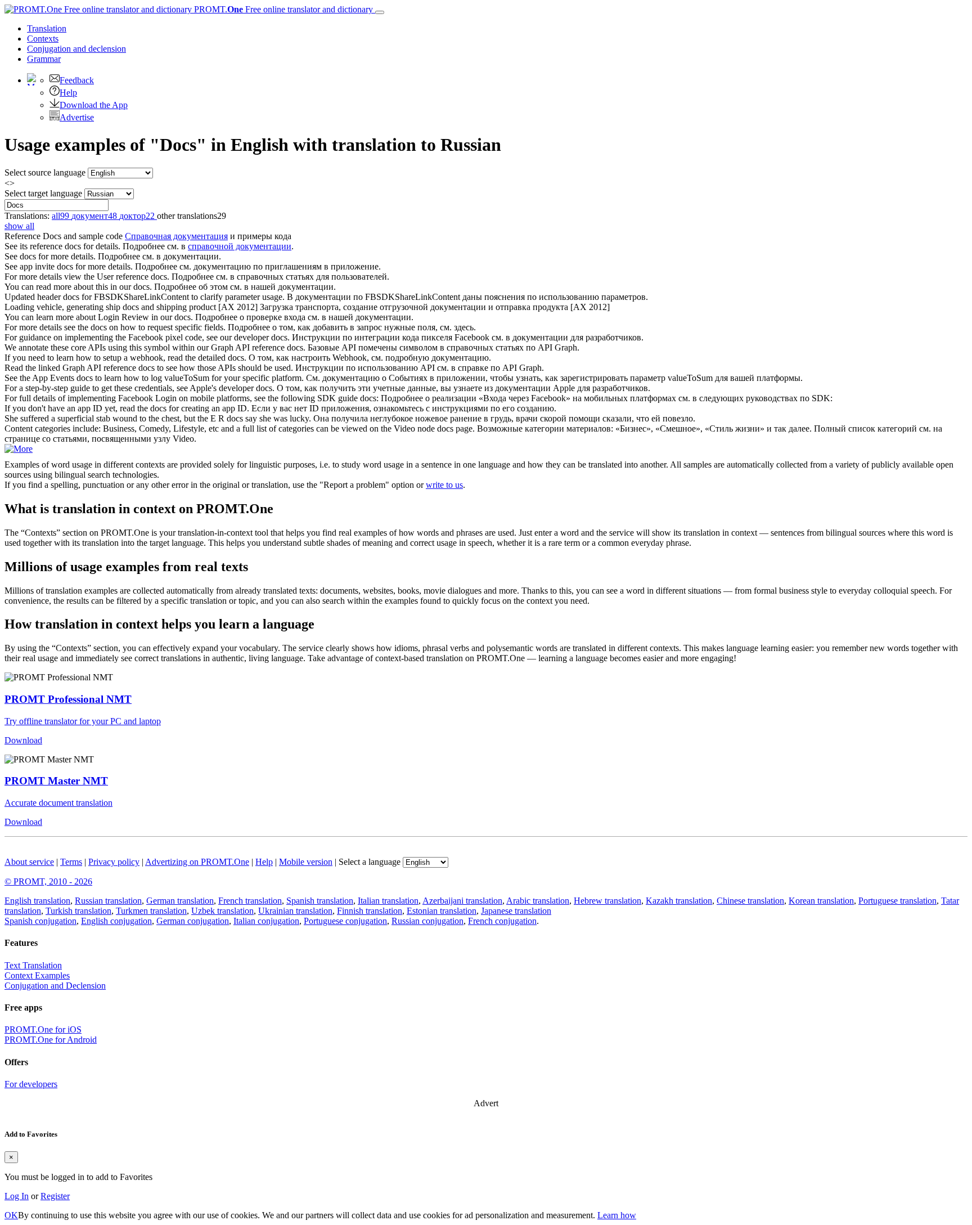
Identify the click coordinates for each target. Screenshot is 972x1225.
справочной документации (239, 246)
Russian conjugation (428, 921)
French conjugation (502, 921)
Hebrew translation (607, 900)
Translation (46, 28)
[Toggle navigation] (379, 12)
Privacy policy (114, 862)
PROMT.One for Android (50, 1039)
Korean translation (821, 900)
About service (29, 862)
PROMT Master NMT (56, 781)
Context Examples (37, 975)
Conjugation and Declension (55, 985)
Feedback (77, 80)
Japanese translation (516, 911)
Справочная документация (176, 236)
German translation (180, 900)
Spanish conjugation (40, 921)
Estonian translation (441, 911)
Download (23, 740)
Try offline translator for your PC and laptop (82, 721)
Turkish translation (78, 911)
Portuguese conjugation (345, 921)
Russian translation (108, 900)
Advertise (77, 117)
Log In (16, 1196)
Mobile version (305, 862)
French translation (250, 900)
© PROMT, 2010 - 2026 (48, 881)
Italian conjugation (266, 921)
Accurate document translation (58, 802)
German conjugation (192, 921)
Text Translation (33, 965)
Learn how (616, 1215)
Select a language (369, 862)
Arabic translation (537, 900)
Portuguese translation (897, 900)
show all (19, 226)
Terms (71, 862)
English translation (37, 900)
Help (68, 92)
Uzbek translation (222, 911)
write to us (444, 485)
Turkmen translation (151, 911)
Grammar (44, 59)
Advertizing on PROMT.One (197, 862)
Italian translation (388, 900)
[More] (18, 449)
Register (55, 1196)
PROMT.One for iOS (43, 1029)
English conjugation (116, 921)
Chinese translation (750, 900)
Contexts (42, 38)
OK (11, 1215)
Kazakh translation (679, 900)
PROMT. (282, 9)
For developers (30, 1084)
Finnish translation (369, 911)
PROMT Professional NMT (68, 699)
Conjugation (76, 48)
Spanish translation (319, 900)
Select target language (43, 193)
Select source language (45, 172)
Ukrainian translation (295, 911)
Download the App (94, 105)
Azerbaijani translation (462, 900)
